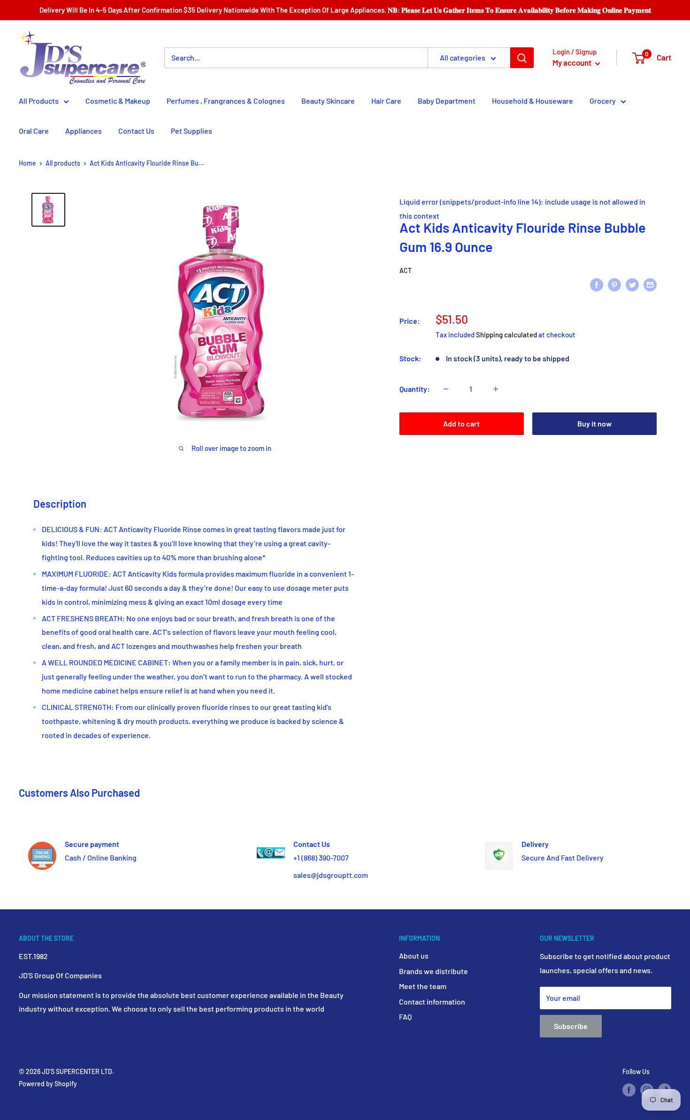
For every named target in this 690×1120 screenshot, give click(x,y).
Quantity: (414, 388)
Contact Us (136, 130)
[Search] (522, 57)
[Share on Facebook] (596, 284)
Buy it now (594, 423)
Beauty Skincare (328, 100)
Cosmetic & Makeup (117, 100)
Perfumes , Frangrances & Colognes (226, 100)
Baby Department (446, 100)
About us (414, 955)
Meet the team (422, 986)
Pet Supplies (191, 130)
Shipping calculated (506, 334)
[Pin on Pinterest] (614, 284)
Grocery (603, 100)
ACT (405, 270)
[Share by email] (650, 284)
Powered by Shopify (48, 1084)
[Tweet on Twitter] (632, 284)
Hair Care (386, 100)
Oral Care (34, 130)
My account (572, 62)
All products (63, 163)
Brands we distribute (433, 971)
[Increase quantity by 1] (496, 389)
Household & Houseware (532, 100)
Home (27, 163)
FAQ (405, 1016)
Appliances (83, 130)
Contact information (432, 1001)
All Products (39, 100)
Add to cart (461, 423)
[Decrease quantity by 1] (446, 389)
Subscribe (571, 1025)
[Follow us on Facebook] (629, 1090)
